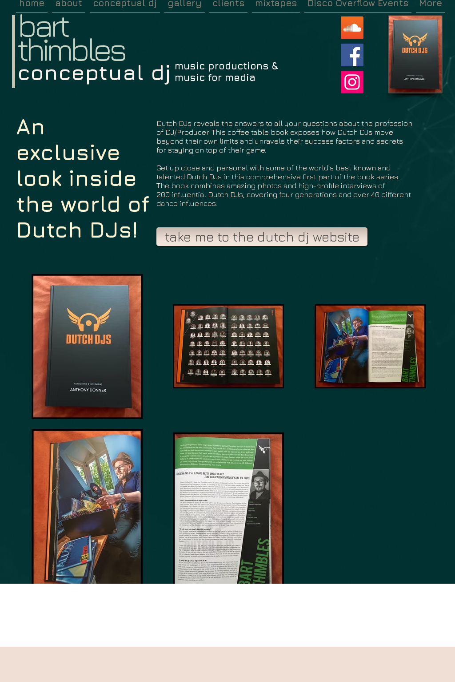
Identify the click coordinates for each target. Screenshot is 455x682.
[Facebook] (352, 55)
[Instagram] (352, 82)
